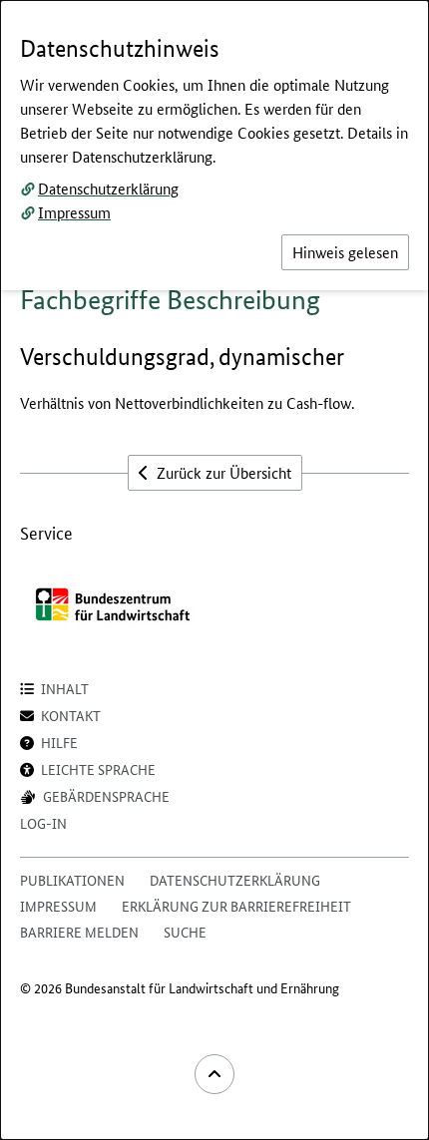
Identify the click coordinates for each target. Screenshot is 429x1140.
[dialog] (214, 570)
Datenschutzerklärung (108, 188)
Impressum (74, 211)
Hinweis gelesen (345, 251)
